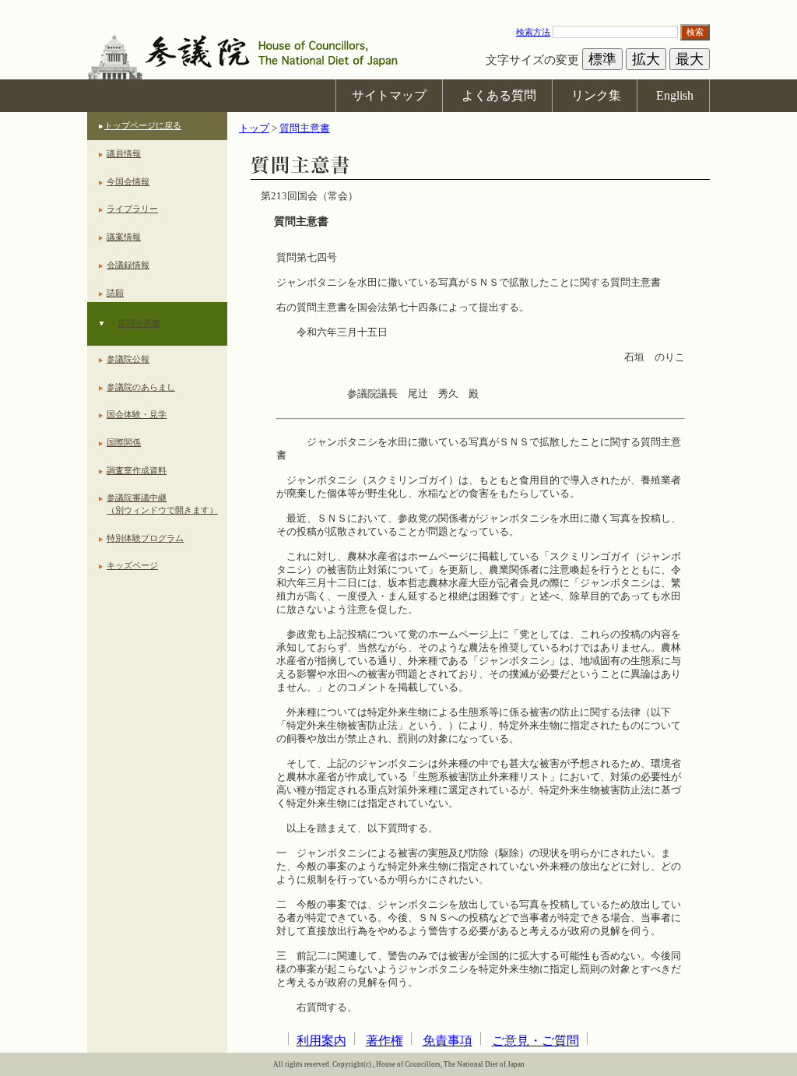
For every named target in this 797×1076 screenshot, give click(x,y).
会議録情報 (128, 264)
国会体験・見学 (137, 414)
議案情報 (124, 236)
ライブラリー (132, 208)
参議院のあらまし (141, 387)
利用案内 (321, 1040)
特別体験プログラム (145, 538)
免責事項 (447, 1040)
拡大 (646, 59)
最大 (690, 59)
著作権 (384, 1040)
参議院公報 (128, 359)
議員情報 (124, 153)
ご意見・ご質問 (535, 1040)
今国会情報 (128, 181)
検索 (695, 32)
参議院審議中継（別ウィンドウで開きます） (162, 504)
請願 (115, 292)
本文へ (398, 7)
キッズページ (132, 565)
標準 (602, 59)
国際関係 (124, 442)
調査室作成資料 (137, 470)
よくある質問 (499, 95)
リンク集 (596, 95)
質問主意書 (139, 323)
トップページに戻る (142, 125)
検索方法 (533, 32)
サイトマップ (389, 95)
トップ (254, 128)
